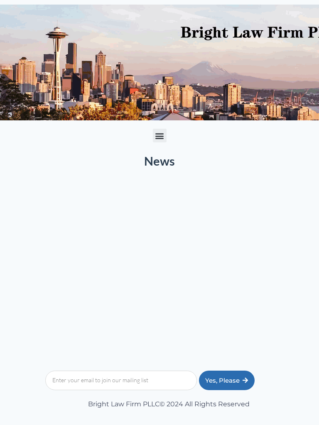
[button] (160, 135)
